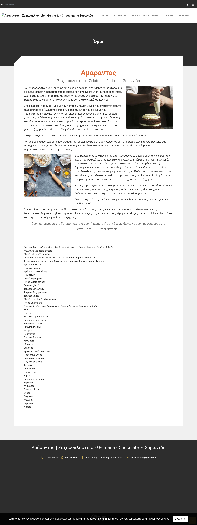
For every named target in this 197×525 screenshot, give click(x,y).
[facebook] (188, 4)
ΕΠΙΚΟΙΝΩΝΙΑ (183, 15)
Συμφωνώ (180, 518)
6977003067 (71, 457)
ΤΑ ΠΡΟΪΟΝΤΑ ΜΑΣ (139, 15)
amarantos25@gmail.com (143, 457)
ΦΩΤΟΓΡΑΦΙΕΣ (168, 15)
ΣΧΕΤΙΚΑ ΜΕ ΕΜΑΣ (119, 15)
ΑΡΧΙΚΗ (105, 15)
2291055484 (51, 457)
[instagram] (193, 4)
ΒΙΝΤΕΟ (155, 15)
